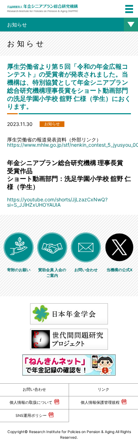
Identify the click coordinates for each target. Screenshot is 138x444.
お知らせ (17, 25)
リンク (103, 389)
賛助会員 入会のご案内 (52, 273)
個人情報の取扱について (31, 402)
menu (129, 9)
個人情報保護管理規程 (100, 402)
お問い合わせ (34, 389)
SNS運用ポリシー (31, 415)
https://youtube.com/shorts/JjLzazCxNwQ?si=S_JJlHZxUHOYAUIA (57, 202)
